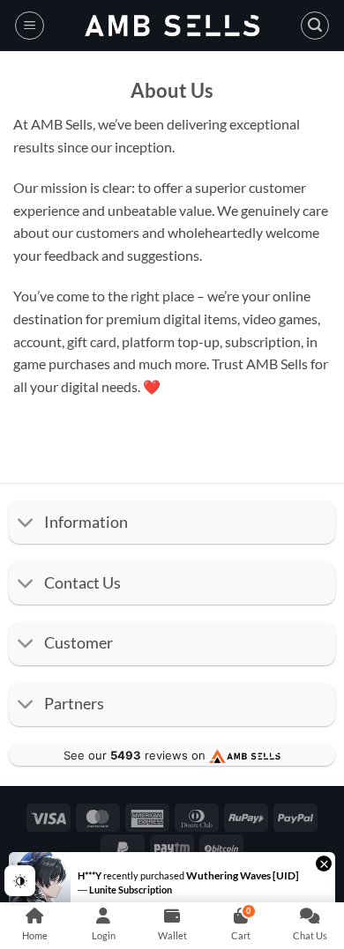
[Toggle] (26, 524)
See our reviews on (136, 755)
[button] (29, 25)
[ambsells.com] (172, 26)
